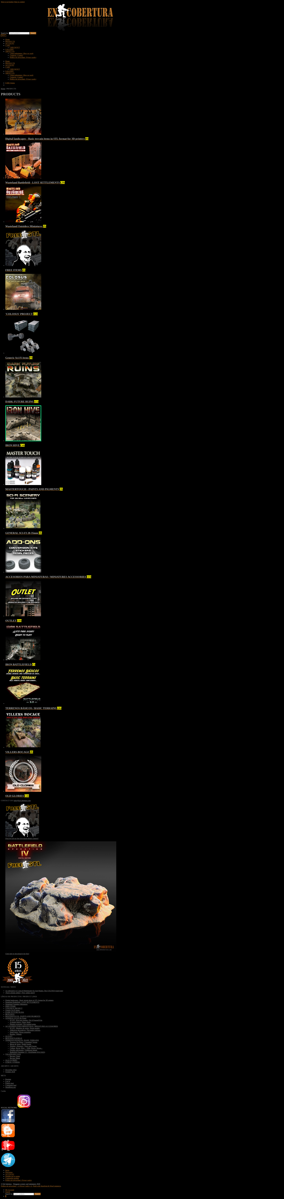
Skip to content (19, 2)
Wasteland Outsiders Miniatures (16, 1004)
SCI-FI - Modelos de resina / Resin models (25, 1028)
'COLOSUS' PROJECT (13, 1008)
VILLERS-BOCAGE (13, 1054)
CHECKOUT (15, 47)
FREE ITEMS (10, 1006)
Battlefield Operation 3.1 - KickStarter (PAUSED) (27, 1052)
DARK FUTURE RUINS (14, 1012)
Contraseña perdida (12, 1178)
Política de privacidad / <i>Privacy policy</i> (17, 1186)
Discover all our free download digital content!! (21, 838)
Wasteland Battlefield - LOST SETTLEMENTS (22, 1002)
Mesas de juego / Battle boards (20, 1044)
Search (33, 33)
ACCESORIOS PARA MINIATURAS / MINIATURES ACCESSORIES (31, 1026)
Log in (7, 1081)
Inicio (7, 1170)
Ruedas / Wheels (16, 1034)
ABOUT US (9, 51)
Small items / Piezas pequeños (20, 1032)
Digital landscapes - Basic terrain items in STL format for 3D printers (29, 1000)
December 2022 (11, 1070)
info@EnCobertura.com (22, 801)
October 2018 (10, 1072)
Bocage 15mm (15, 1056)
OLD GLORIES (11, 1060)
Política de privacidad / (23, 57)
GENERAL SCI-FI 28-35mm (15, 1018)
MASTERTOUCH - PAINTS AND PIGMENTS (22, 1016)
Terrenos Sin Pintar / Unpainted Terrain (23, 1042)
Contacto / (16, 55)
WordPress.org (10, 1087)
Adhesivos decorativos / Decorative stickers (25, 1030)
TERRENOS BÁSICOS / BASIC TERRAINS (22, 1040)
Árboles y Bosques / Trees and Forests (23, 1046)
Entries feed (9, 1083)
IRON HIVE (10, 1014)
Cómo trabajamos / (21, 53)
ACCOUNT (9, 43)
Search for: (5, 33)
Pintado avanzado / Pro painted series (23, 1024)
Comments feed (10, 1085)
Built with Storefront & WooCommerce (47, 1186)
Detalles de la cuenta (12, 1176)
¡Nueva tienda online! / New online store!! (20, 993)
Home (7, 39)
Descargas (9, 1172)
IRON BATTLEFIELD (13, 1038)
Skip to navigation (7, 2)
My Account (9, 1190)
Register (8, 1079)
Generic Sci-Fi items (12, 1010)
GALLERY (9, 49)
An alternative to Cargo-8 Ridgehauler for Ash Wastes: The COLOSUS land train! (34, 991)
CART (7, 45)
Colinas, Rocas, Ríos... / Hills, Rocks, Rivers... (26, 1048)
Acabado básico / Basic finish (20, 1022)
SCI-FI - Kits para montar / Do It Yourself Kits (26, 1020)
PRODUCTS (10, 41)
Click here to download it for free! (17, 954)
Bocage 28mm (15, 1058)
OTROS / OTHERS (12, 1062)
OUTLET (8, 1036)
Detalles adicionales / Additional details (23, 1050)
